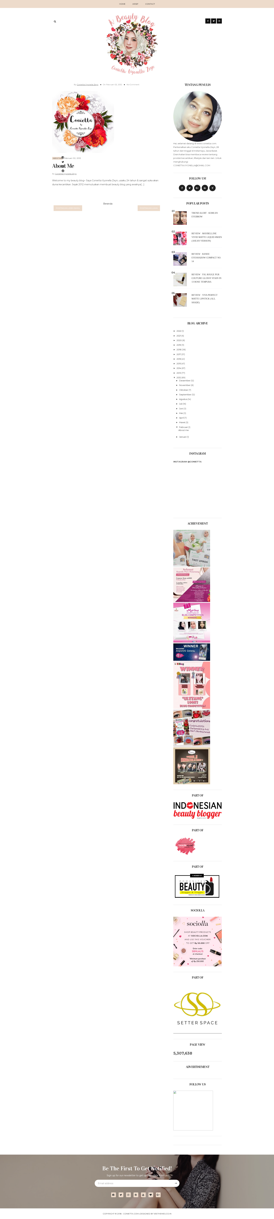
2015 (179, 363)
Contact (150, 4)
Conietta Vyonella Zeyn (87, 84)
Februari (183, 427)
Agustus (183, 399)
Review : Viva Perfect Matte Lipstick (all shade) (205, 299)
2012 (179, 377)
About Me (57, 158)
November (185, 385)
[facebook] (114, 1195)
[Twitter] (189, 188)
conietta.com (131, 1213)
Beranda (107, 203)
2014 (179, 368)
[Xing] (212, 188)
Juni (181, 408)
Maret (182, 422)
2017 (179, 354)
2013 (179, 373)
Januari (183, 437)
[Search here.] (55, 21)
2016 (179, 359)
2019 (179, 345)
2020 (179, 340)
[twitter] (122, 1195)
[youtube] (144, 1195)
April (181, 417)
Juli (181, 403)
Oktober (184, 390)
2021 (179, 335)
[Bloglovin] (152, 1195)
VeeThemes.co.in (162, 1213)
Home (122, 4)
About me (183, 430)
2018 (179, 349)
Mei (181, 413)
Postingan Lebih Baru (68, 208)
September (185, 394)
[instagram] (129, 1195)
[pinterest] (137, 1195)
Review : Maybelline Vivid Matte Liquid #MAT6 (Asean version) (207, 237)
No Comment (133, 84)
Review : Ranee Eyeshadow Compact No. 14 (206, 258)
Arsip (135, 4)
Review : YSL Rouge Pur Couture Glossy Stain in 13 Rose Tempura (206, 278)
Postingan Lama (149, 208)
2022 (179, 331)
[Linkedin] (205, 188)
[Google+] (159, 1195)
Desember (185, 380)
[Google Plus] (197, 188)
